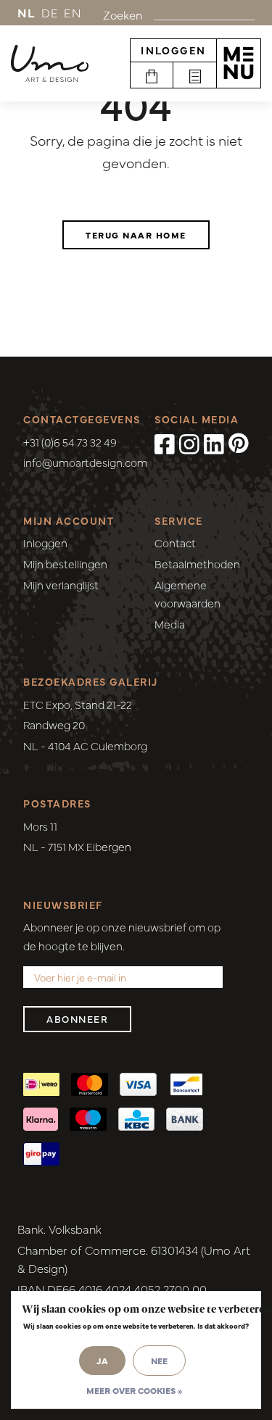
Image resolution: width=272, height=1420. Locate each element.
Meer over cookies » (134, 1390)
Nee (159, 1360)
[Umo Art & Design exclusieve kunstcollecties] (49, 64)
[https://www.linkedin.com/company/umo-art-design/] (214, 443)
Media (169, 623)
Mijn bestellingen (65, 563)
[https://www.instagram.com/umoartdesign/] (189, 443)
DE (50, 12)
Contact (175, 542)
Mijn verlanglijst (61, 584)
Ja (102, 1360)
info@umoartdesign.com (85, 462)
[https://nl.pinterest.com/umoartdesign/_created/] (238, 443)
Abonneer (77, 1019)
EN (72, 12)
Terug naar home (136, 235)
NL (26, 12)
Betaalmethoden (197, 563)
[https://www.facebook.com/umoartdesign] (164, 443)
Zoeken (122, 14)
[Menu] (238, 63)
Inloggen (173, 50)
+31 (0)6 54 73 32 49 (70, 441)
